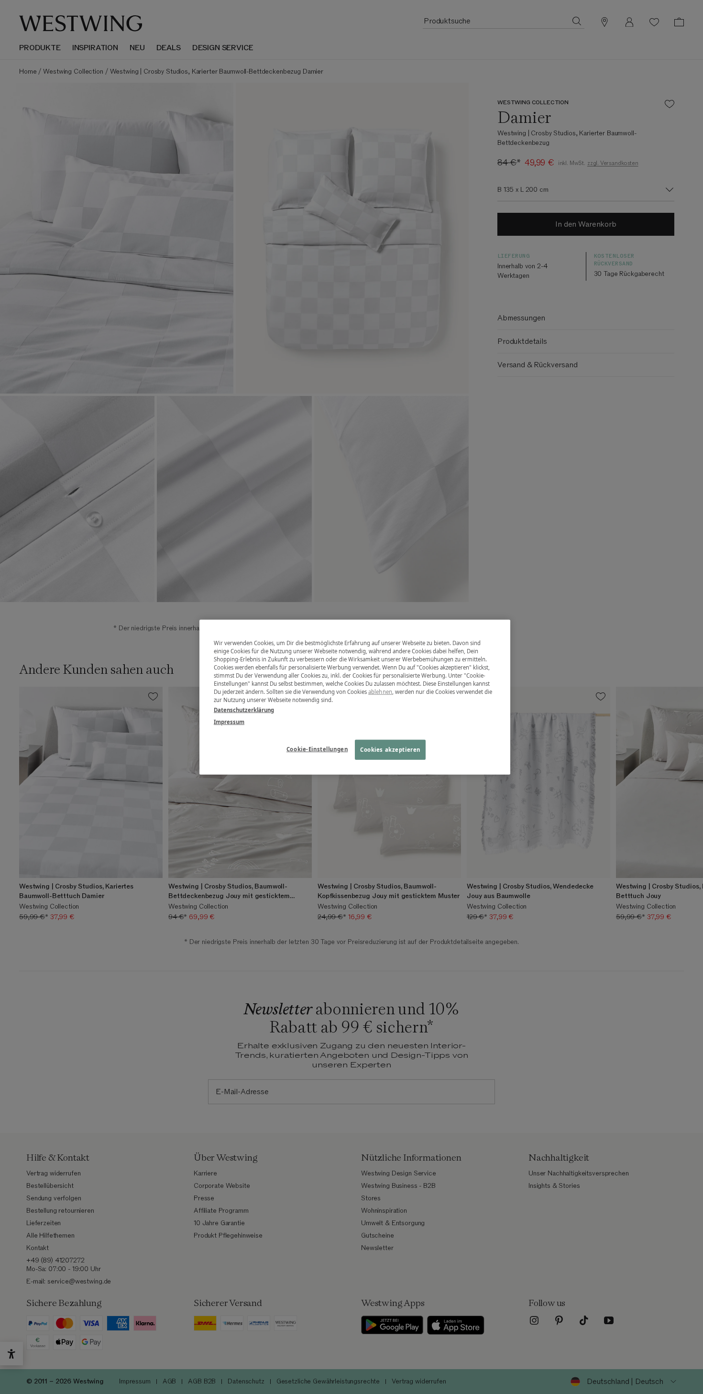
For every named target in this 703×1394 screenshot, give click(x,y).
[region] (354, 697)
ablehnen (380, 691)
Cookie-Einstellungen (317, 749)
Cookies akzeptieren (390, 749)
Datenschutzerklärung (244, 709)
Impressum (229, 721)
